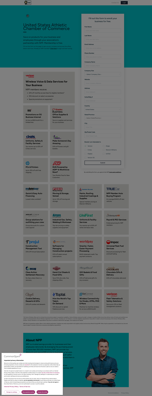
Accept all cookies (42, 392)
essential (26, 364)
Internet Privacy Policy (11, 386)
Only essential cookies (28, 392)
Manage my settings (11, 392)
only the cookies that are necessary (50, 372)
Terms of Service (24, 386)
